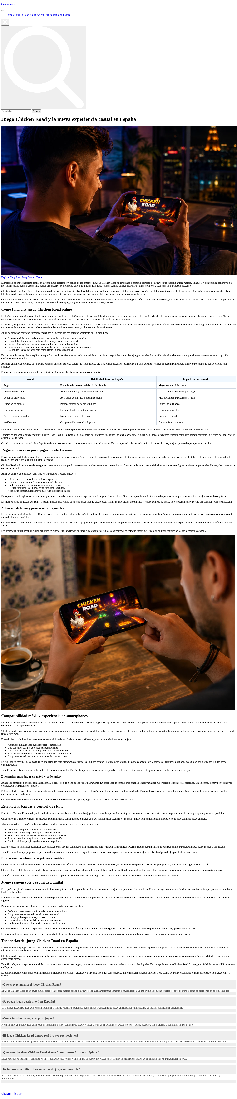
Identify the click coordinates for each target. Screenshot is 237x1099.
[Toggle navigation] (2, 10)
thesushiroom (8, 4)
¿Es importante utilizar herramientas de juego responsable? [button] (40, 1069)
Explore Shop (8, 277)
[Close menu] (5, 22)
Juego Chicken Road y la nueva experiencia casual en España (39, 15)
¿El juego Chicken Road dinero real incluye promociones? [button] (39, 1035)
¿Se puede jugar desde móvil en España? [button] (28, 1001)
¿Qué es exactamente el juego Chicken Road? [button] (31, 984)
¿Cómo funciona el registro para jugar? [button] (27, 1018)
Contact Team (35, 277)
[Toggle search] (43, 67)
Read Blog (21, 277)
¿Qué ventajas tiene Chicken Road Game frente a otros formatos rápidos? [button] (50, 1052)
